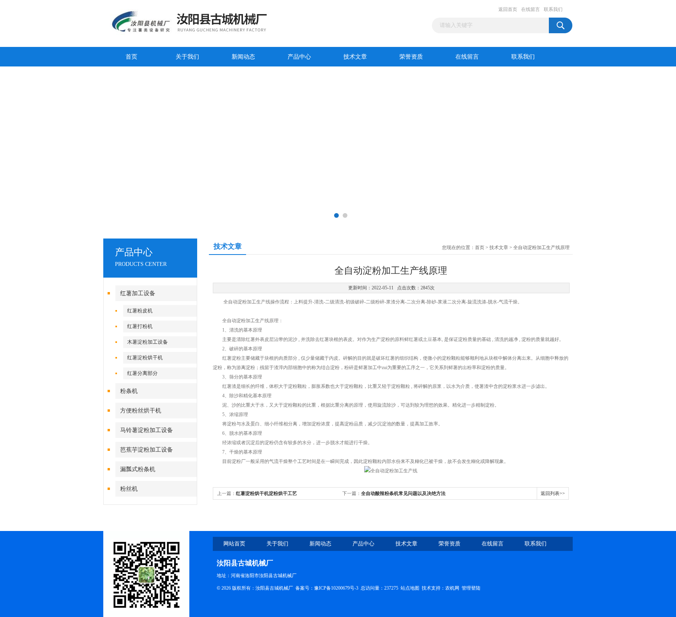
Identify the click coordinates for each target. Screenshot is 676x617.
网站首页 (234, 544)
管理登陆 (471, 588)
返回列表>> (553, 493)
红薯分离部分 (142, 373)
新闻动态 (243, 57)
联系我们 (553, 9)
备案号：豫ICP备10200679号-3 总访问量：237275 (348, 588)
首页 (131, 57)
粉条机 (129, 391)
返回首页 (507, 9)
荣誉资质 (411, 57)
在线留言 (530, 9)
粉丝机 (129, 489)
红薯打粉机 (140, 326)
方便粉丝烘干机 (140, 410)
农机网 (452, 588)
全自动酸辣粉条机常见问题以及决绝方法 (403, 493)
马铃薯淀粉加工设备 (146, 430)
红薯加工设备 (137, 293)
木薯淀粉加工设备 (147, 342)
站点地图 (410, 588)
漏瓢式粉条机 (137, 469)
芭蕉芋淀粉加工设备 (146, 450)
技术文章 (355, 57)
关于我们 (187, 57)
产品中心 (299, 57)
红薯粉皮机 (140, 311)
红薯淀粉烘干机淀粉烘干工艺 (266, 493)
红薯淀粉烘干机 (145, 358)
